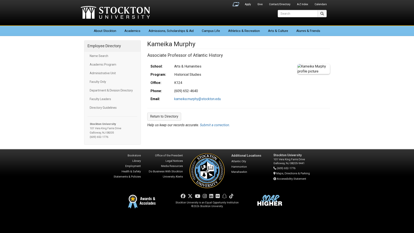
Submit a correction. (215, 125)
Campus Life (211, 31)
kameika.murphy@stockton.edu (197, 99)
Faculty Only (98, 81)
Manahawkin (239, 171)
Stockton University (115, 13)
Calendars (321, 4)
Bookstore (134, 155)
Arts (278, 31)
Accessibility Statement (291, 178)
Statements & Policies (127, 176)
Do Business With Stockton (166, 171)
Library (136, 160)
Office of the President (169, 155)
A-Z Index (302, 4)
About (105, 31)
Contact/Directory (279, 4)
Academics (132, 31)
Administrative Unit (103, 73)
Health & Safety (131, 171)
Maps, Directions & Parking (293, 173)
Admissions (171, 31)
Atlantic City (238, 161)
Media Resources (172, 166)
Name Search (99, 56)
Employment (133, 166)
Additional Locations (246, 155)
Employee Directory (104, 46)
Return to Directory (164, 116)
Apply (248, 4)
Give (260, 4)
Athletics (244, 31)
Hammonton (239, 166)
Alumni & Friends (308, 31)
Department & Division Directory (111, 90)
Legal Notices (174, 160)
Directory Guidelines (103, 107)
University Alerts (173, 176)
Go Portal (235, 3)
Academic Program (103, 64)
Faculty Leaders (100, 99)
